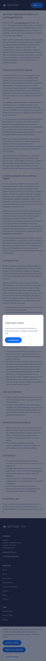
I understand (13, 340)
